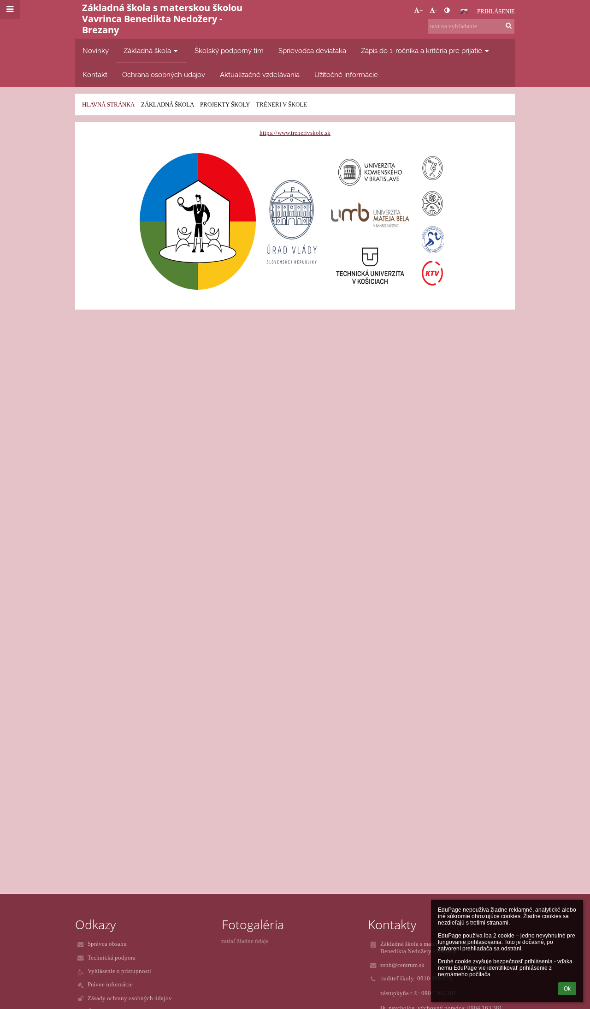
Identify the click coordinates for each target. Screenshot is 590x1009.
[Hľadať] (508, 26)
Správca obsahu (107, 943)
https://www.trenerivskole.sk (295, 132)
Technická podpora (112, 957)
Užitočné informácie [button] (346, 74)
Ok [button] (567, 988)
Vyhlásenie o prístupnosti (119, 970)
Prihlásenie (496, 11)
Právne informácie (110, 984)
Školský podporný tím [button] (229, 50)
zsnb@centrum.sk (402, 964)
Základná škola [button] (147, 50)
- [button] (436, 10)
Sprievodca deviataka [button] (312, 50)
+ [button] (421, 10)
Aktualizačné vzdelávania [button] (260, 74)
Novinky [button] (96, 50)
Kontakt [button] (95, 74)
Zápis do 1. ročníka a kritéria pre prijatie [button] (421, 50)
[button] (447, 11)
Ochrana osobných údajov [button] (163, 74)
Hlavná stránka (108, 104)
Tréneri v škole (281, 104)
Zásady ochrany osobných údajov (130, 998)
